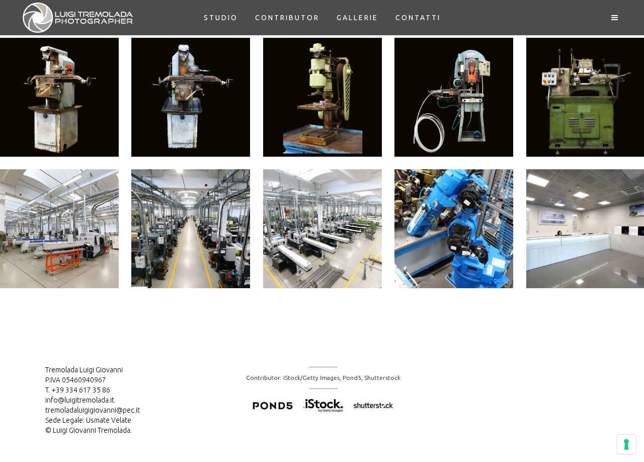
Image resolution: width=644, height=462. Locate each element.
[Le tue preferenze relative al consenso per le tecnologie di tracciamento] (626, 444)
